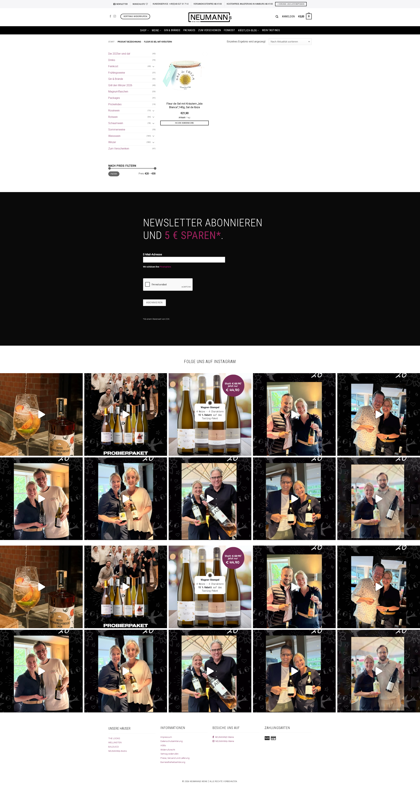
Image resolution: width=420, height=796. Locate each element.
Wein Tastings (271, 30)
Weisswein (114, 136)
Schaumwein (115, 123)
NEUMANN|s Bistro (117, 751)
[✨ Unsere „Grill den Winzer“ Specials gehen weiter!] (378, 414)
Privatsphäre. (165, 267)
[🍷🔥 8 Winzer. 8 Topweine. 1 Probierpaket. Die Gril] (125, 414)
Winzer (112, 142)
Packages (189, 30)
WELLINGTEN (115, 742)
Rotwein (113, 116)
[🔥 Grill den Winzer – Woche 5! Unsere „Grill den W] (125, 498)
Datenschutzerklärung (171, 741)
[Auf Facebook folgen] (110, 16)
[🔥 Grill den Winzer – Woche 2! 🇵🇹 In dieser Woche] (378, 498)
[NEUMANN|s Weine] (210, 17)
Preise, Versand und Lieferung (174, 758)
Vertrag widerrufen (169, 753)
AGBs (163, 745)
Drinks (111, 60)
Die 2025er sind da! (119, 53)
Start (111, 41)
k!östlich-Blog (247, 30)
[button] (120, 4)
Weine (155, 30)
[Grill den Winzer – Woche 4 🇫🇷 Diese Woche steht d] (210, 498)
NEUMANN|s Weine (224, 741)
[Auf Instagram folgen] (114, 16)
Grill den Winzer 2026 (120, 85)
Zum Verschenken (209, 30)
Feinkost (229, 30)
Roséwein (114, 110)
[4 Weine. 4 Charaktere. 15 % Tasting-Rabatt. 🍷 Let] (210, 414)
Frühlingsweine (116, 72)
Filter (114, 174)
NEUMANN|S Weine (224, 737)
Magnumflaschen (118, 91)
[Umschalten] (154, 66)
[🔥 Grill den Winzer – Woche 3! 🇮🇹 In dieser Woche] (294, 498)
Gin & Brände (172, 30)
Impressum (166, 737)
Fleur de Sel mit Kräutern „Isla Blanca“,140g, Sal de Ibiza (184, 105)
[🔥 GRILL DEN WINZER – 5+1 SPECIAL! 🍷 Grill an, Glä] (41, 498)
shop (143, 30)
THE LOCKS (114, 738)
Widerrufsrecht (167, 749)
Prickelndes (115, 104)
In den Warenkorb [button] (184, 123)
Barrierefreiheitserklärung (172, 762)
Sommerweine (116, 129)
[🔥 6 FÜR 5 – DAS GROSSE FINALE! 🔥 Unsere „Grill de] (294, 414)
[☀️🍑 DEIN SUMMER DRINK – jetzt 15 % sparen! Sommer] (41, 414)
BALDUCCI (113, 746)
